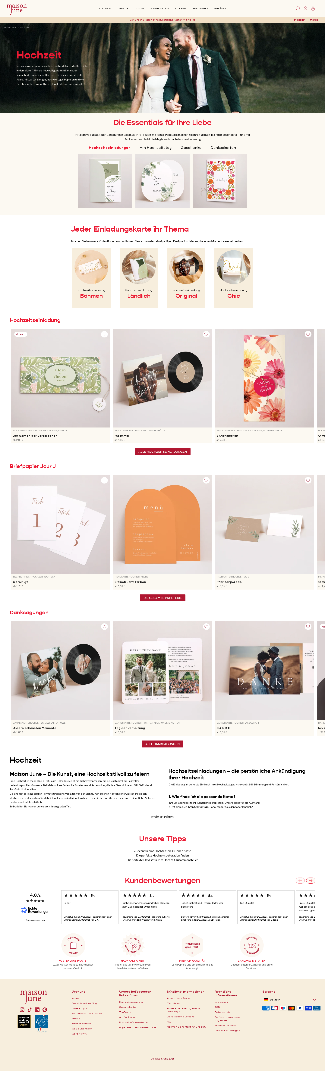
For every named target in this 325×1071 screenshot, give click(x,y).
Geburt (124, 8)
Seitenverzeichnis (225, 1025)
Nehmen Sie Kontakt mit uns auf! (186, 1026)
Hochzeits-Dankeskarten (134, 1022)
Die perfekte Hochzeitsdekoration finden (162, 855)
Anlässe (220, 8)
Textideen (173, 1003)
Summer (180, 8)
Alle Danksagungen (162, 744)
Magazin (299, 19)
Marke (314, 19)
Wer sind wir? (79, 1033)
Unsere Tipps (80, 1008)
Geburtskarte (127, 1007)
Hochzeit (106, 8)
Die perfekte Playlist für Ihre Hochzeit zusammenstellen (162, 860)
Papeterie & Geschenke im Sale (137, 1027)
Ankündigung (127, 1017)
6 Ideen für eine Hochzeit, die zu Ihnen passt (162, 851)
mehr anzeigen (162, 817)
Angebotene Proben (179, 998)
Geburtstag (159, 8)
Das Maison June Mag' (84, 1003)
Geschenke (200, 8)
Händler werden (81, 1023)
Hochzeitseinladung (131, 1002)
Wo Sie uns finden (82, 1028)
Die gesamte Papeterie (163, 598)
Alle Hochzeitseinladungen (162, 452)
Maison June (10, 27)
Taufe (140, 8)
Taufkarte (125, 1012)
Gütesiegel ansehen (35, 920)
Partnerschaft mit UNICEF (87, 1013)
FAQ (169, 1021)
